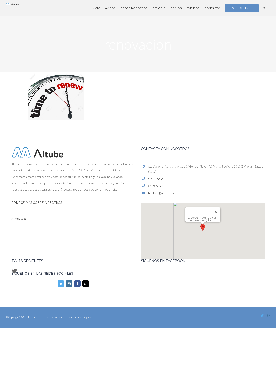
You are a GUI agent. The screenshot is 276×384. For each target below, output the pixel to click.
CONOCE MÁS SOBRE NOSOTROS (36, 202)
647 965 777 (155, 186)
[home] (37, 150)
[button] (202, 227)
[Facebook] (77, 283)
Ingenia (87, 317)
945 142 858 (155, 179)
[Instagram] (69, 283)
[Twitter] (61, 283)
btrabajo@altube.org (161, 193)
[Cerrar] (227, 214)
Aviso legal (20, 218)
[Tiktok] (85, 283)
